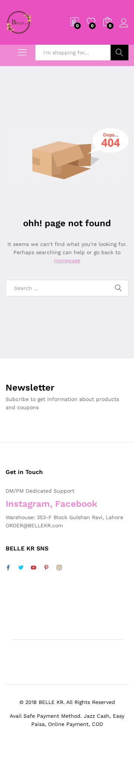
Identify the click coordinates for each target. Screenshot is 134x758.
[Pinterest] (46, 568)
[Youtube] (33, 568)
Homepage (67, 260)
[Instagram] (59, 568)
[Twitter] (21, 568)
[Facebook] (8, 568)
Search (119, 52)
